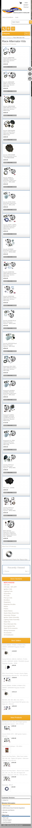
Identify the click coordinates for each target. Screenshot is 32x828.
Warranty (5, 810)
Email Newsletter (7, 822)
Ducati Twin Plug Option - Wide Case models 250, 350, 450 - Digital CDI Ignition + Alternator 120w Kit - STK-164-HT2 (15, 758)
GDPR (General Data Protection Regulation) (14, 808)
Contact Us (5, 800)
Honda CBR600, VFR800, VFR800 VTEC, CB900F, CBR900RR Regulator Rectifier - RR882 (14, 687)
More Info (10, 66)
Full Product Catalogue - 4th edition (12, 746)
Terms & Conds (6, 805)
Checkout (26, 7)
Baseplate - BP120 (7, 785)
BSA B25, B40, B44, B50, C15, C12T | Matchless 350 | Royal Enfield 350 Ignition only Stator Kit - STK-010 (15, 702)
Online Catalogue (7, 37)
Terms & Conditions (7, 17)
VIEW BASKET (26, 4)
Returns (12, 810)
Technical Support (7, 820)
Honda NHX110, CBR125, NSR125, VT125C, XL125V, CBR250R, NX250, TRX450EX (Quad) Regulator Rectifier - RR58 (15, 661)
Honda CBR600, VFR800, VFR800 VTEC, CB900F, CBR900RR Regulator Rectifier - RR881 (14, 647)
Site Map (5, 812)
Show (27, 33)
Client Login (6, 818)
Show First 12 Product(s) (9, 44)
